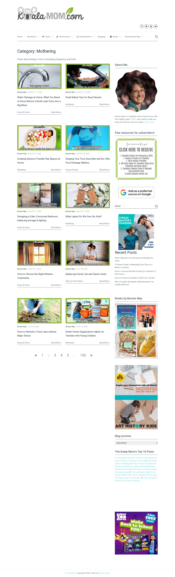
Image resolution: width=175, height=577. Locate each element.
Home (19, 37)
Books (115, 37)
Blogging (101, 37)
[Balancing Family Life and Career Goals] (88, 253)
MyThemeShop (104, 573)
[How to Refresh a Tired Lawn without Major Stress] (39, 310)
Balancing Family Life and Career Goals (86, 274)
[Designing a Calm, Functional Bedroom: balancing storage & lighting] (39, 195)
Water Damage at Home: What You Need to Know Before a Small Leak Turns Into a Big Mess (39, 101)
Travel (47, 37)
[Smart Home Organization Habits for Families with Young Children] (88, 310)
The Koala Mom (71, 573)
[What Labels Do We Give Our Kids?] (88, 195)
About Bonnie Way (132, 37)
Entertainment (85, 37)
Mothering (31, 37)
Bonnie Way (21, 92)
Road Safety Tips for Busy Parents (83, 97)
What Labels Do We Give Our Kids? (84, 216)
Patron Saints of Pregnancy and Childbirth (132, 461)
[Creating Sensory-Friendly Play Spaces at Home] (39, 138)
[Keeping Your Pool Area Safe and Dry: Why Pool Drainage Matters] (88, 138)
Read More (56, 112)
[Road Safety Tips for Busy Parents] (88, 76)
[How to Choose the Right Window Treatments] (39, 253)
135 (83, 355)
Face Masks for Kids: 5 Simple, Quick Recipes (136, 458)
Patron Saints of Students (143, 463)
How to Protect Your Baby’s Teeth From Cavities (135, 278)
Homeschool (64, 37)
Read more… (150, 122)
